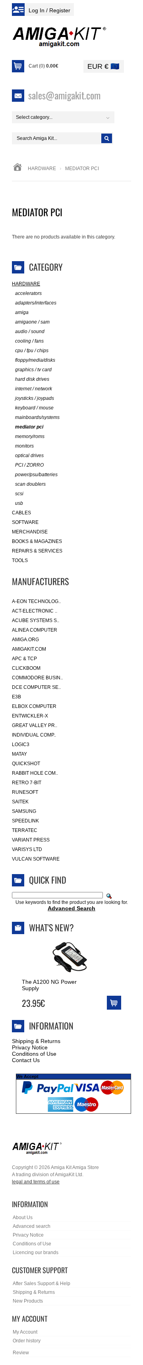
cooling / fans (29, 341)
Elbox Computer (34, 706)
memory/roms (29, 436)
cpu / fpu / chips (31, 350)
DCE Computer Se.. (36, 687)
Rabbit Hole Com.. (35, 773)
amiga (22, 312)
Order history (27, 1341)
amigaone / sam (32, 322)
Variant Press (31, 840)
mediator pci (29, 427)
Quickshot (26, 763)
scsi (19, 493)
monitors (24, 446)
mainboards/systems (37, 417)
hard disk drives (32, 379)
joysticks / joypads (34, 398)
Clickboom (26, 668)
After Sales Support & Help (41, 1283)
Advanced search (31, 1226)
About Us (23, 1217)
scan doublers (30, 484)
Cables (21, 513)
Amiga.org (25, 639)
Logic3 (20, 744)
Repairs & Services (37, 551)
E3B (16, 697)
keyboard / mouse (34, 408)
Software (25, 522)
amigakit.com (29, 649)
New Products (28, 1301)
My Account (25, 1332)
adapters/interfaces (35, 303)
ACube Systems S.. (35, 620)
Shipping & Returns (36, 1041)
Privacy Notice (30, 1047)
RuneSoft (25, 792)
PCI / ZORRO (29, 465)
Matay (19, 754)
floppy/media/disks (35, 360)
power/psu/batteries (36, 474)
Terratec (24, 830)
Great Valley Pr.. (34, 725)
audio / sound (29, 331)
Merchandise (30, 532)
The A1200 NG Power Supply (49, 985)
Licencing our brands (35, 1252)
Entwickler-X (30, 716)
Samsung (24, 811)
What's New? (51, 927)
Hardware (42, 168)
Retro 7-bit (26, 782)
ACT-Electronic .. (34, 611)
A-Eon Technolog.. (36, 601)
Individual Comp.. (34, 735)
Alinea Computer (34, 630)
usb (19, 503)
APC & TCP (24, 658)
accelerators (28, 293)
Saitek (20, 802)
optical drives (29, 455)
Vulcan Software (36, 859)
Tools (20, 560)
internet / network (33, 389)
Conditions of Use (34, 1054)
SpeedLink (25, 821)
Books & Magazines (37, 541)
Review (21, 1352)
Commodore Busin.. (37, 678)
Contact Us (26, 1060)
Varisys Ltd (27, 849)
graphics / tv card (33, 369)
